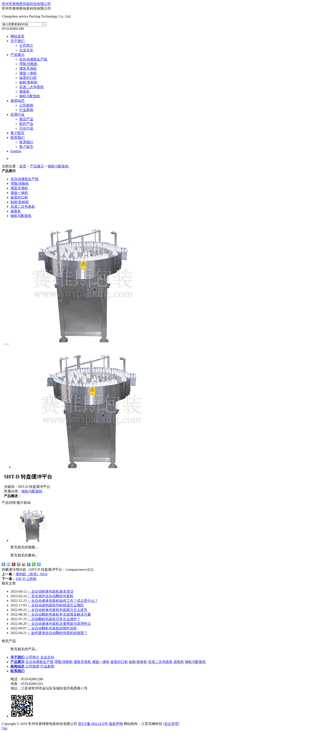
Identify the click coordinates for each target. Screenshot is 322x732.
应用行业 (18, 114)
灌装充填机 (28, 68)
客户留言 (18, 133)
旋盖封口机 (28, 78)
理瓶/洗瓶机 (28, 64)
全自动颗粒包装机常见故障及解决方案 (59, 614)
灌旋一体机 (28, 73)
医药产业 (26, 124)
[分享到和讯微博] (14, 564)
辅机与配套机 (29, 96)
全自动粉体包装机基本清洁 (50, 591)
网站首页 (18, 36)
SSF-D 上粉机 (26, 579)
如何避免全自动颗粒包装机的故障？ (57, 633)
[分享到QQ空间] (19, 564)
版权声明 (116, 724)
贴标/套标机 (28, 82)
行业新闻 (26, 110)
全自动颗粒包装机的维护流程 (52, 628)
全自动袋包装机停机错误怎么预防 (56, 605)
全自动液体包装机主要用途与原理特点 (59, 623)
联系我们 (18, 137)
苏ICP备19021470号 (93, 724)
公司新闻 (26, 105)
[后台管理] (171, 724)
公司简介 (26, 45)
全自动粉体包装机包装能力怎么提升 (57, 610)
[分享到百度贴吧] (9, 564)
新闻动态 (18, 101)
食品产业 (26, 119)
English (16, 151)
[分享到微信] (34, 564)
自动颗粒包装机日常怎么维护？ (54, 619)
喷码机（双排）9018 (31, 574)
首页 (22, 166)
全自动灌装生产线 (33, 59)
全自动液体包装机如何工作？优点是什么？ (63, 600)
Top (4, 728)
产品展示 (18, 55)
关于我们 (18, 41)
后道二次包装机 (31, 87)
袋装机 (24, 91)
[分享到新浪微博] (24, 564)
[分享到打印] (39, 564)
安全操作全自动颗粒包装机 (50, 596)
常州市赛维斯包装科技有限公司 (26, 4)
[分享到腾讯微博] (29, 564)
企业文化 (26, 50)
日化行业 (26, 128)
